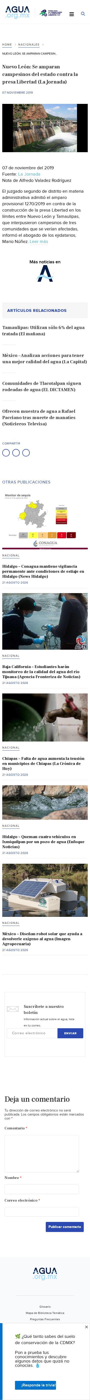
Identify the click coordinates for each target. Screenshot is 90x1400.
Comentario (15, 1128)
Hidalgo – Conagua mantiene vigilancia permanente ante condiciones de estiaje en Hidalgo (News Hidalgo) (43, 571)
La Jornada (29, 174)
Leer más (39, 241)
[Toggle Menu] (71, 14)
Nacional (11, 555)
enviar (70, 1033)
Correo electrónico (22, 1200)
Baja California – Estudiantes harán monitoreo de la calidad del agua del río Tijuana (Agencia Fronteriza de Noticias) (41, 671)
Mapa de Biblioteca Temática (45, 1313)
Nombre (13, 1177)
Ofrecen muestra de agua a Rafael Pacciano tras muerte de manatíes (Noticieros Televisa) (39, 417)
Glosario (45, 1306)
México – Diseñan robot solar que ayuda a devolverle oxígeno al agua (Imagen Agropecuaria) (42, 938)
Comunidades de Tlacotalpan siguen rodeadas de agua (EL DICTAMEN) (41, 387)
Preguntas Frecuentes (45, 1319)
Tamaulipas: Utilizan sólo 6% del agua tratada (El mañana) (43, 331)
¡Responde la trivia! (39, 1385)
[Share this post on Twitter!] (16, 453)
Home (7, 44)
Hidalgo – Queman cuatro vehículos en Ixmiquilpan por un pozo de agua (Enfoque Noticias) (43, 841)
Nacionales (29, 44)
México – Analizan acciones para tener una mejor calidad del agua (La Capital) (44, 359)
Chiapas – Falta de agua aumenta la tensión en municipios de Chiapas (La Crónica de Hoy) (43, 763)
